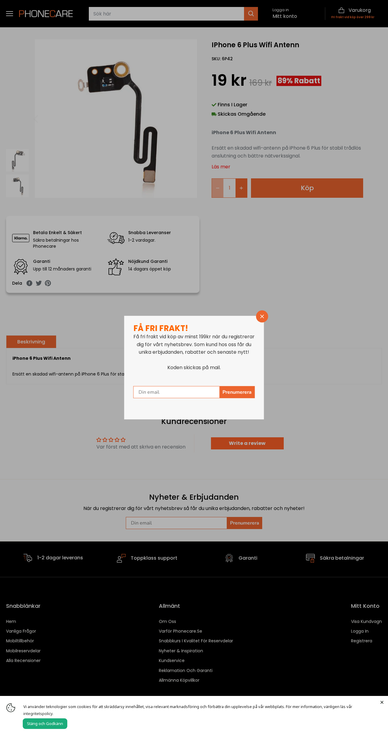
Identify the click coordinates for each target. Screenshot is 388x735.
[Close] (382, 702)
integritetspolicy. (38, 713)
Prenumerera (237, 392)
